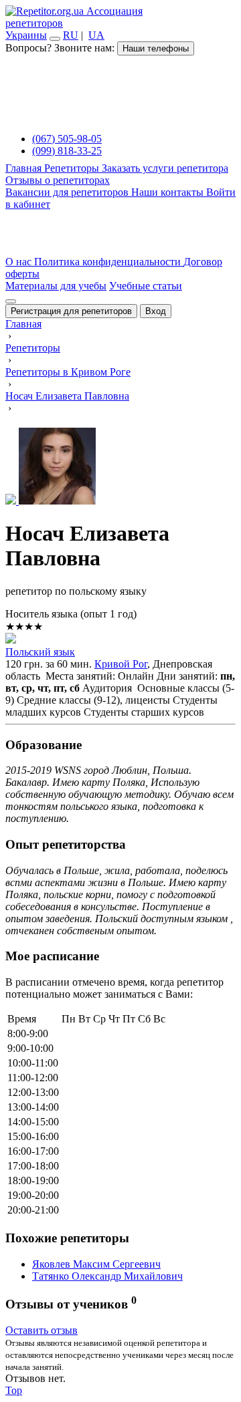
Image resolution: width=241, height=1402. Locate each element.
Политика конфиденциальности (108, 261)
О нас (19, 261)
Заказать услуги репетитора (165, 168)
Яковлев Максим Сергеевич (96, 1264)
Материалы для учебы (55, 285)
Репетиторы (73, 168)
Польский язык (40, 652)
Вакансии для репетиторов (68, 192)
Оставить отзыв (41, 1330)
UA (96, 35)
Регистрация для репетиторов (71, 311)
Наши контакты (168, 192)
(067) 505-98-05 (67, 138)
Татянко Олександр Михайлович (107, 1276)
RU (70, 35)
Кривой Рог (120, 664)
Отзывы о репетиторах (57, 180)
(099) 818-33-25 (67, 150)
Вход (155, 311)
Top (13, 1390)
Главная (24, 168)
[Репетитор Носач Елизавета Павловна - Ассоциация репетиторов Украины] (120, 467)
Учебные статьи (145, 285)
